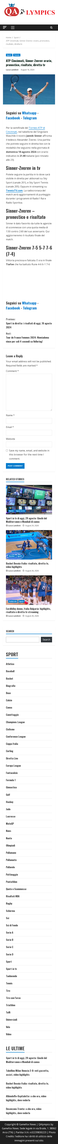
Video (8, 1034)
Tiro (8, 990)
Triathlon (10, 1005)
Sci (7, 918)
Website (10, 439)
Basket (12, 556)
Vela (8, 1027)
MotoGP (10, 823)
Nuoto (9, 838)
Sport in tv (20, 511)
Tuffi (8, 1012)
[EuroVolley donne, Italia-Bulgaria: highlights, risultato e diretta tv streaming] (29, 590)
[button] (5, 27)
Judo (8, 809)
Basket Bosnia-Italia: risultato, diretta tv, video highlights (27, 565)
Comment (12, 371)
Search (10, 631)
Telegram (30, 117)
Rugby (9, 903)
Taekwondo (11, 976)
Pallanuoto (11, 860)
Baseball (10, 671)
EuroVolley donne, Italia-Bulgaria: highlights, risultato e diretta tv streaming (28, 610)
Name (10, 415)
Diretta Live (12, 758)
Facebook (13, 117)
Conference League (16, 736)
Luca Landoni (12, 69)
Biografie (10, 686)
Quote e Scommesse (16, 889)
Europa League (13, 765)
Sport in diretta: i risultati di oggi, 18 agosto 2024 (29, 323)
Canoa (9, 707)
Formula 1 (11, 780)
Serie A (9, 932)
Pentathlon (11, 882)
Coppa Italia (12, 744)
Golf (8, 794)
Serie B (9, 940)
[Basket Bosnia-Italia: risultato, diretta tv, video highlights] (29, 545)
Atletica (10, 664)
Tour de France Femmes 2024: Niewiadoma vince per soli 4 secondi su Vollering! (27, 337)
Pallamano (11, 852)
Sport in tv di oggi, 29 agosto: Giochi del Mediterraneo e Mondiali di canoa (26, 520)
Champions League (15, 722)
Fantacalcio (12, 773)
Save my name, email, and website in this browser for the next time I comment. (29, 454)
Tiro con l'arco (13, 998)
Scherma (10, 911)
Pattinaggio (12, 874)
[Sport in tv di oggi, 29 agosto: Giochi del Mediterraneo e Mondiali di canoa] (29, 499)
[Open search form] (51, 27)
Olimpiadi (10, 845)
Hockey (9, 802)
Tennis (17, 55)
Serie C (9, 947)
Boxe (8, 693)
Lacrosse (10, 816)
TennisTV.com (14, 190)
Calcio (9, 700)
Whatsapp (29, 112)
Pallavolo (13, 601)
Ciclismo (10, 729)
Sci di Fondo (12, 925)
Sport (9, 55)
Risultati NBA (12, 896)
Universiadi (11, 1019)
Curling (9, 751)
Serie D (9, 954)
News (8, 831)
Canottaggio (12, 714)
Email (10, 427)
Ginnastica (11, 787)
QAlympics (44, 1124)
